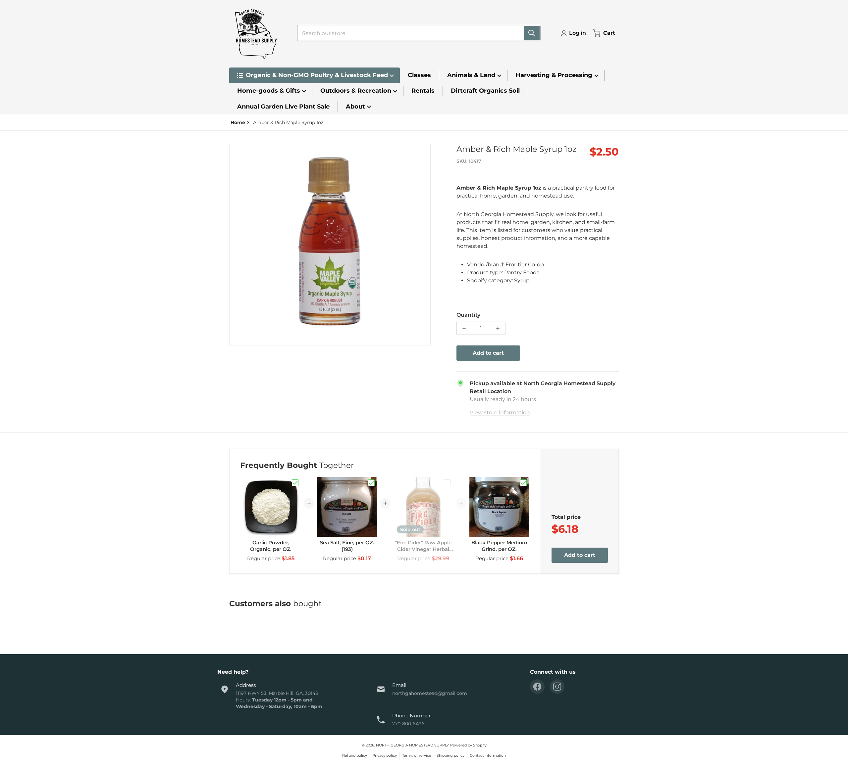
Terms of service (416, 755)
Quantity (468, 315)
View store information (500, 412)
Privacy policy (384, 755)
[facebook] (537, 686)
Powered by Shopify (468, 745)
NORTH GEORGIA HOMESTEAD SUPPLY (412, 745)
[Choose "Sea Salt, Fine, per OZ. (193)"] (371, 482)
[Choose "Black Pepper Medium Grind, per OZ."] (523, 482)
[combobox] (416, 33)
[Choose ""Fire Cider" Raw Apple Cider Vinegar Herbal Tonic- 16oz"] (447, 482)
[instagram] (557, 686)
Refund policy (354, 755)
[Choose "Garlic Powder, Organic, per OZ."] (295, 482)
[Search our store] (532, 33)
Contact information (488, 755)
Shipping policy (450, 755)
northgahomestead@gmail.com (429, 693)
